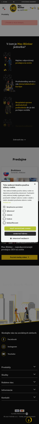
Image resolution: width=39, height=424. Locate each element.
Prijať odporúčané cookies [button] (20, 228)
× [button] (35, 184)
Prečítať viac (7, 202)
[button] (19, 238)
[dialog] (19, 212)
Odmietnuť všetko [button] (20, 234)
